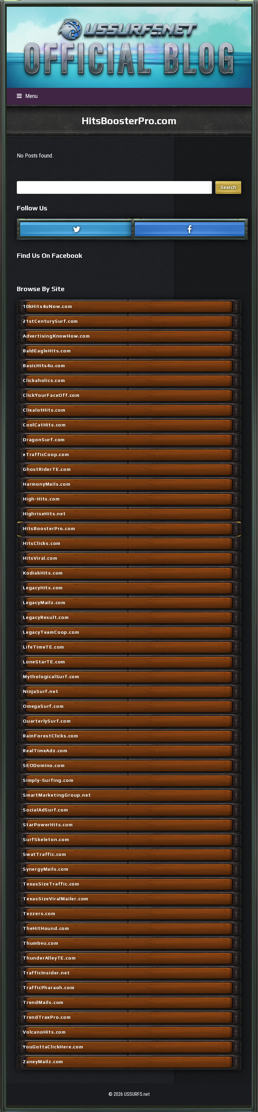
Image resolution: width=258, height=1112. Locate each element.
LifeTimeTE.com (43, 647)
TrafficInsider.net (46, 972)
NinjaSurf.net (40, 691)
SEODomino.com (43, 765)
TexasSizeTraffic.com (51, 884)
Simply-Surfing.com (48, 780)
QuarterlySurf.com (47, 721)
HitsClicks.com (41, 543)
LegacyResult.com (46, 617)
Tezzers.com (39, 913)
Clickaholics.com (44, 380)
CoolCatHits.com (44, 424)
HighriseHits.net (44, 513)
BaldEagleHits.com (47, 350)
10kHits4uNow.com (47, 306)
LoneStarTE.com (44, 661)
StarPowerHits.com (48, 824)
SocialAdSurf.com (45, 809)
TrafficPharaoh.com (48, 987)
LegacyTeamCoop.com (51, 632)
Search (228, 187)
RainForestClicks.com (50, 735)
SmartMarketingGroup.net (57, 795)
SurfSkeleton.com (46, 839)
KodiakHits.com (43, 573)
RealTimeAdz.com (45, 750)
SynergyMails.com (46, 869)
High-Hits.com (41, 498)
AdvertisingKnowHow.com (56, 336)
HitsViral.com (40, 558)
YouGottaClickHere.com (53, 1046)
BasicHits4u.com (44, 365)
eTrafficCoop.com (46, 454)
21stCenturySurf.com (50, 321)
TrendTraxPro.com (47, 1017)
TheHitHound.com (46, 928)
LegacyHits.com (43, 587)
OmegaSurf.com (43, 706)
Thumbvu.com (40, 943)
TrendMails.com (43, 1002)
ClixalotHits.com (44, 410)
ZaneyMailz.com (43, 1061)
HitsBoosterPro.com (49, 528)
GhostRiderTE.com (47, 469)
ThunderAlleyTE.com (49, 958)
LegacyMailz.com (44, 602)
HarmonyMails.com (47, 484)
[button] (27, 96)
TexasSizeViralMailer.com (55, 898)
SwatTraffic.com (44, 854)
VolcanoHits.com (44, 1032)
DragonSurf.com (44, 439)
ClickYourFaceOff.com (51, 395)
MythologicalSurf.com (51, 676)
